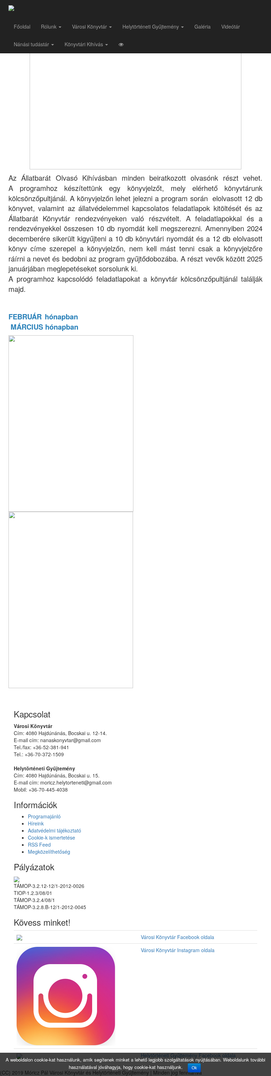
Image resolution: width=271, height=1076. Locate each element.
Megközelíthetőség (49, 851)
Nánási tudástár (32, 44)
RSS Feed (39, 844)
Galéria (202, 26)
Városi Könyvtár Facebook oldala (177, 936)
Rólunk (49, 26)
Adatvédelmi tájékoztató (54, 830)
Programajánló (44, 816)
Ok (194, 1067)
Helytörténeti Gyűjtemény (151, 26)
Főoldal (22, 26)
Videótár (230, 26)
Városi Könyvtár (90, 26)
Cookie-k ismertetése (51, 837)
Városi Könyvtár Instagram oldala (178, 950)
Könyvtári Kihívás (84, 44)
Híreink (36, 823)
